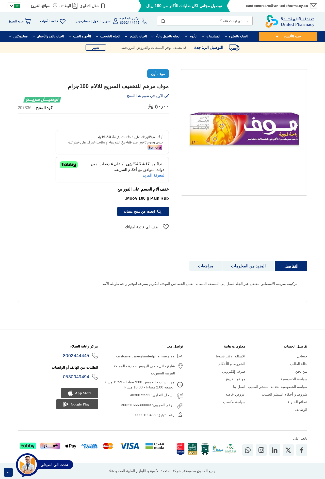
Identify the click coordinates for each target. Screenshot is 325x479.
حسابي (302, 356)
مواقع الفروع (40, 6)
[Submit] (163, 20)
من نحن (301, 371)
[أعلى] (8, 472)
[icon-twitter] (288, 450)
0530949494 (76, 376)
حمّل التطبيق (89, 6)
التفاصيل (291, 266)
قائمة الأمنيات (49, 21)
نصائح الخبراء (297, 402)
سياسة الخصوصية (294, 379)
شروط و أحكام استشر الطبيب (284, 394)
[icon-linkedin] (274, 450)
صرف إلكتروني (233, 371)
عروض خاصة (235, 394)
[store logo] (290, 21)
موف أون (158, 74)
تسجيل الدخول (101, 21)
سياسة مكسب (234, 402)
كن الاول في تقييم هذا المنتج (148, 96)
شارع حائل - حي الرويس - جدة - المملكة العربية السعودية (144, 369)
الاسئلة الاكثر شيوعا (230, 356)
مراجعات (205, 266)
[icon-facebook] (301, 450)
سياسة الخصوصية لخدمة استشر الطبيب (277, 387)
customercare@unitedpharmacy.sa (277, 6)
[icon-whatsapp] (247, 450)
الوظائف (65, 6)
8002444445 (76, 355)
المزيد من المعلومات (248, 266)
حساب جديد (82, 21)
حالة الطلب (298, 364)
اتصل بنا (239, 387)
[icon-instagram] (261, 450)
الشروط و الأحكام (231, 364)
